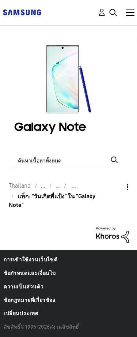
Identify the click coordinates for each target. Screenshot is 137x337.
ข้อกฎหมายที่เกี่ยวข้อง (30, 300)
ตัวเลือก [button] (115, 187)
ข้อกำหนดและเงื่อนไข (30, 273)
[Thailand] (22, 11)
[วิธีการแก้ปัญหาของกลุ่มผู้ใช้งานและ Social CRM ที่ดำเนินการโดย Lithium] (112, 234)
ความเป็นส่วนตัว (23, 287)
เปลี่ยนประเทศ (21, 313)
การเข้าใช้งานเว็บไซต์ (30, 260)
